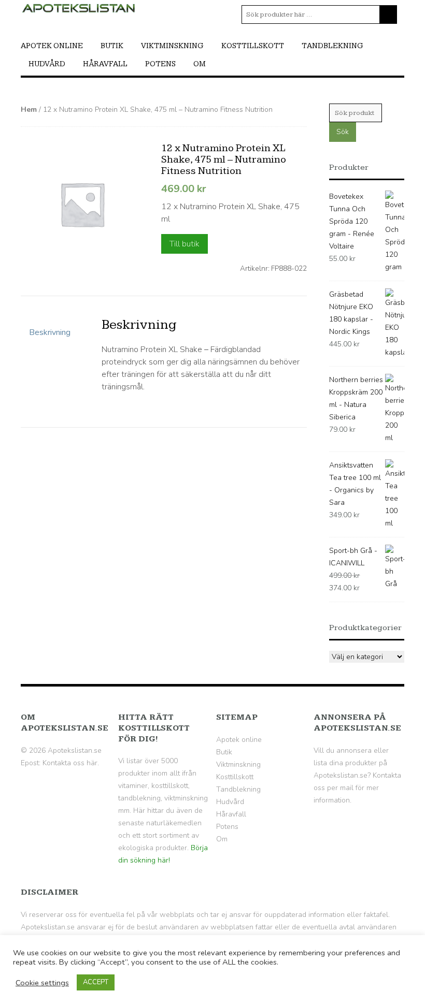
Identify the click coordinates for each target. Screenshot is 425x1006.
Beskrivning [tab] (49, 332)
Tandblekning (332, 45)
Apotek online (52, 45)
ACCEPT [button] (95, 982)
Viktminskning (172, 45)
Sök (342, 132)
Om (199, 64)
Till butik (184, 244)
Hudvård (47, 64)
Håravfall (105, 64)
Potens (160, 64)
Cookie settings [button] (42, 982)
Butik (112, 45)
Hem (29, 109)
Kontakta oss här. (70, 763)
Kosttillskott (252, 45)
